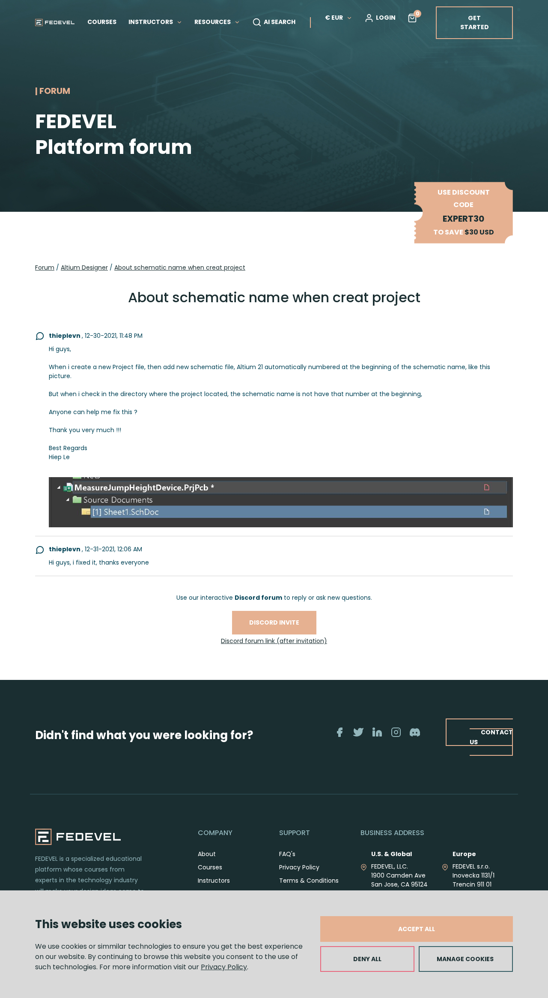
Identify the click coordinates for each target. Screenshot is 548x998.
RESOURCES (213, 22)
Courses (210, 867)
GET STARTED (474, 22)
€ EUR (334, 17)
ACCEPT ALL (416, 929)
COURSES (101, 22)
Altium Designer (84, 267)
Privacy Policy (224, 967)
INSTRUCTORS (151, 22)
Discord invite (274, 622)
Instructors (214, 880)
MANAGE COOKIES (465, 959)
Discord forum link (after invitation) (274, 641)
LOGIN (386, 17)
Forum (44, 267)
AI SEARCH (279, 22)
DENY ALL (367, 959)
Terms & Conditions (309, 880)
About (207, 854)
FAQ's (287, 854)
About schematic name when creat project (179, 267)
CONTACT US (491, 737)
